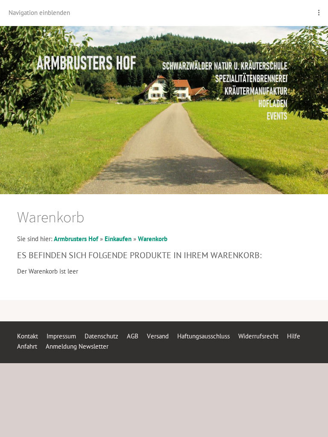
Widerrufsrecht (258, 336)
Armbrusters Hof (76, 239)
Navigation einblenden (39, 13)
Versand (158, 336)
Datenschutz (101, 336)
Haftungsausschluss (203, 336)
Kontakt (27, 336)
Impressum (61, 336)
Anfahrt (27, 346)
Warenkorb (152, 239)
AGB (132, 336)
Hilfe (293, 336)
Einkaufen (118, 239)
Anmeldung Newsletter (77, 346)
